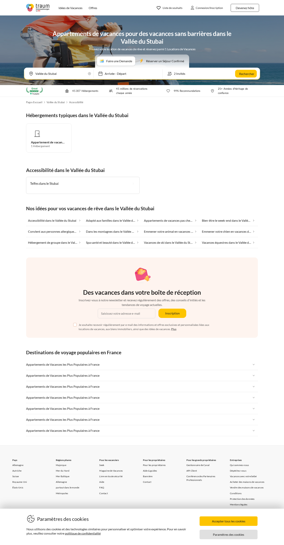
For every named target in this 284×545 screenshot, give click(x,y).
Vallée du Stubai (56, 102)
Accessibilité (76, 102)
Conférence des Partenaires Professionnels (200, 478)
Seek (101, 465)
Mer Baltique (62, 476)
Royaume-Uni (19, 481)
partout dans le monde (67, 487)
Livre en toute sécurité (110, 476)
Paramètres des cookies (228, 534)
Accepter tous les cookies (228, 521)
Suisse (15, 476)
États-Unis (17, 487)
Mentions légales (238, 504)
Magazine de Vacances (111, 470)
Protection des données (242, 498)
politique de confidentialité (83, 533)
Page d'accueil (34, 102)
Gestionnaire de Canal (197, 465)
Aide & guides (150, 470)
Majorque (61, 465)
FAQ (101, 487)
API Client (191, 470)
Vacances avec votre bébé (243, 476)
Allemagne (17, 465)
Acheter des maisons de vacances (247, 481)
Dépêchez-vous (238, 470)
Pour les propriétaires (154, 465)
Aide (101, 481)
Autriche (17, 470)
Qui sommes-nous (239, 465)
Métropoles (62, 493)
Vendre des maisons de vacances (247, 487)
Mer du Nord (62, 470)
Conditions (235, 493)
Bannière (148, 476)
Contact (103, 493)
